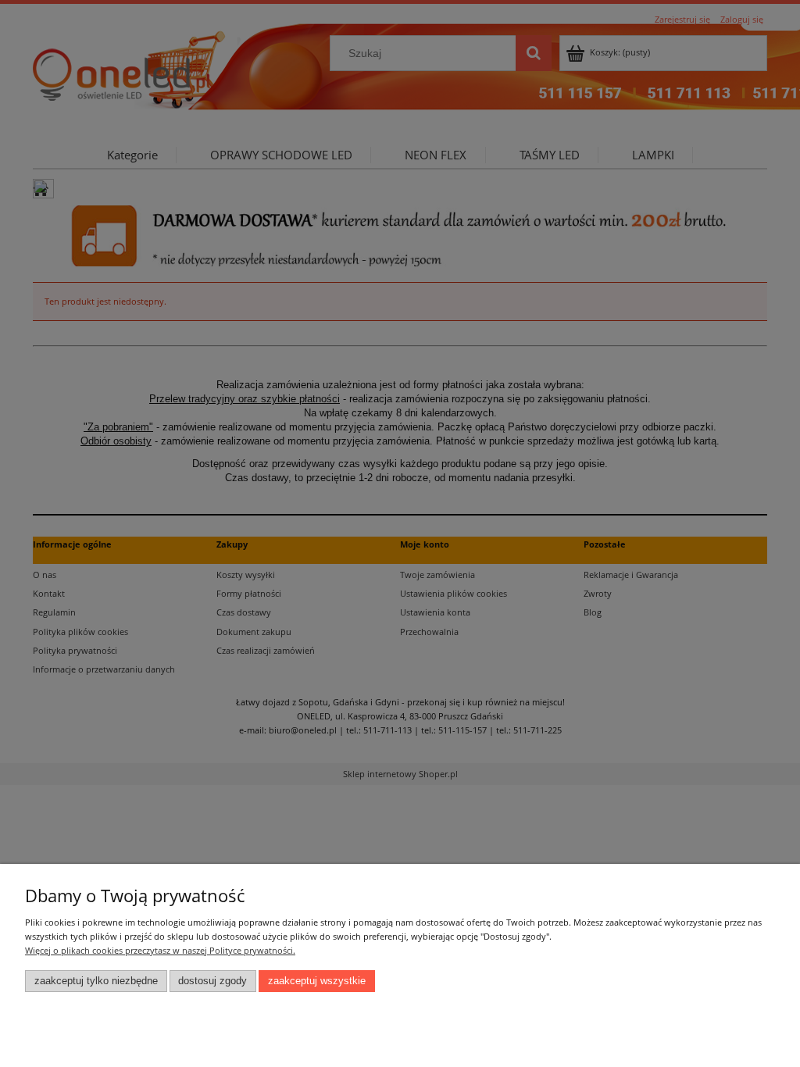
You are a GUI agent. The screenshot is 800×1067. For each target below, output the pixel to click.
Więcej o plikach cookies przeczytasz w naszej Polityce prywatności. (160, 950)
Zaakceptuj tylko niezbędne (96, 981)
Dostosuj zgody (212, 981)
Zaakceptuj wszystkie (317, 981)
